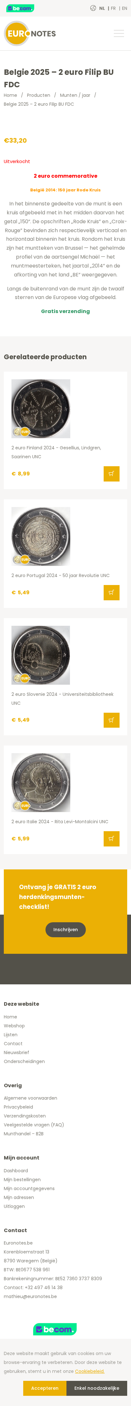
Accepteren (45, 1388)
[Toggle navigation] (118, 33)
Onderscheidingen (24, 1061)
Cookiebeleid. (90, 1371)
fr (114, 8)
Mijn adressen (19, 1197)
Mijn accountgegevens (29, 1188)
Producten (38, 95)
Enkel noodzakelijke (96, 1388)
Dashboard (16, 1170)
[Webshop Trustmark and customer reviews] (27, 8)
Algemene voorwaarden (30, 1098)
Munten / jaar (75, 95)
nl (102, 8)
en (124, 8)
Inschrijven (65, 929)
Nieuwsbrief (16, 1052)
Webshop (14, 1026)
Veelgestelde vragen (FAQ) (34, 1125)
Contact (13, 1043)
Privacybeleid (18, 1107)
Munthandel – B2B (24, 1134)
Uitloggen (14, 1206)
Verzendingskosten (25, 1116)
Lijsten (10, 1034)
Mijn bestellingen (22, 1179)
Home (10, 95)
